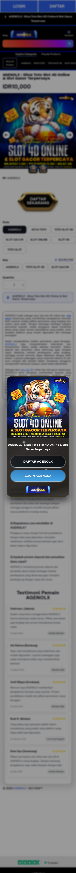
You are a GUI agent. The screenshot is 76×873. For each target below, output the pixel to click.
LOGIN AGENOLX (38, 475)
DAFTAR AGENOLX (38, 461)
